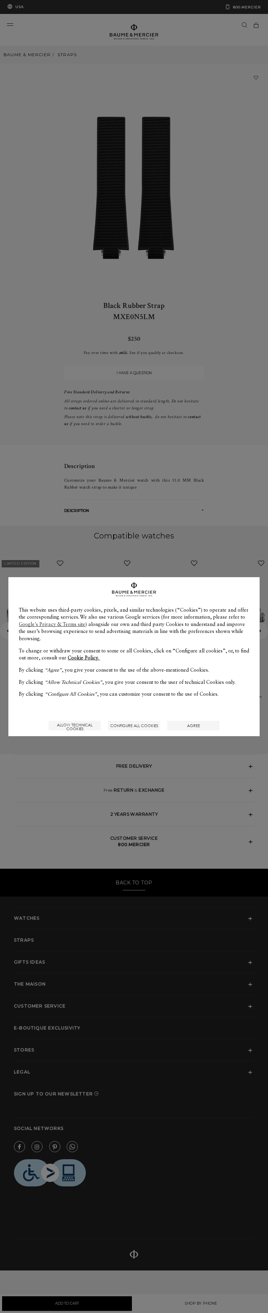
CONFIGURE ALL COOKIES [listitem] (134, 725)
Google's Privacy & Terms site (52, 624)
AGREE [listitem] (193, 725)
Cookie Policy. (84, 658)
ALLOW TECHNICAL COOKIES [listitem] (74, 726)
